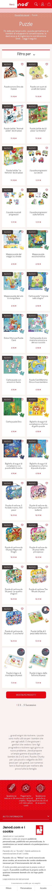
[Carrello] (49, 4)
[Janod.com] (20, 4)
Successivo (31, 705)
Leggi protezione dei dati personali (16, 879)
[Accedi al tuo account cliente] (42, 4)
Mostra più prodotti (26, 695)
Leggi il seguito (29, 38)
